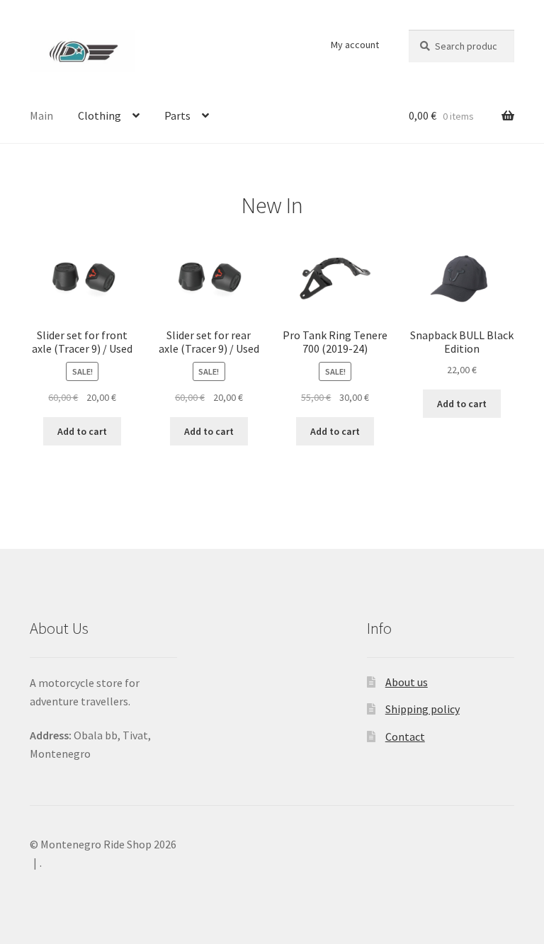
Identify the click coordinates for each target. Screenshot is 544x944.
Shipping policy (422, 709)
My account (355, 44)
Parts (177, 115)
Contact (405, 736)
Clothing (99, 115)
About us (406, 682)
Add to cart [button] (82, 431)
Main (41, 115)
